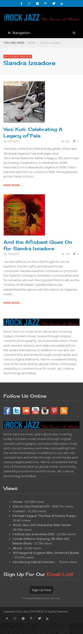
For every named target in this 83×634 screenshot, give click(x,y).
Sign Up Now (41, 590)
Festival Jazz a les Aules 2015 (33, 534)
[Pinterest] (45, 3)
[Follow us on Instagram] (45, 410)
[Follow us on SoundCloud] (26, 410)
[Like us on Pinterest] (54, 410)
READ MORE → (13, 185)
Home (31, 42)
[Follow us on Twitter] (16, 410)
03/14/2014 (13, 141)
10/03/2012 (13, 254)
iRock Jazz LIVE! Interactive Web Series (42, 525)
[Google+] (29, 3)
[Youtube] (61, 3)
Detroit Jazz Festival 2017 (31, 506)
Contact (19, 511)
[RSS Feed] (64, 410)
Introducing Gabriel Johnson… (35, 562)
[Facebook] (21, 3)
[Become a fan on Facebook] (7, 410)
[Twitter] (53, 3)
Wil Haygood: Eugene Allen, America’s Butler (46, 553)
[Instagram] (37, 3)
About (17, 548)
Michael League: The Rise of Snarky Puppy (44, 516)
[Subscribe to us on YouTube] (35, 410)
